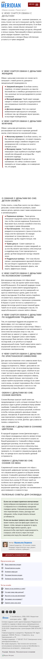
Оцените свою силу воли (13, 603)
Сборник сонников (8, 10)
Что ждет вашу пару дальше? (14, 592)
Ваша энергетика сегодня (13, 564)
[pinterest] (7, 613)
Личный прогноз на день (12, 568)
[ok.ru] (10, 613)
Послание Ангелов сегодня (13, 575)
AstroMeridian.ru (16, 616)
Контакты (12, 652)
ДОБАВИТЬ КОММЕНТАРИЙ (16, 555)
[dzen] (14, 613)
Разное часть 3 (21, 10)
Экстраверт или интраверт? (13, 599)
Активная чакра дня (11, 571)
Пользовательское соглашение (25, 652)
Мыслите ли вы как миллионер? (15, 595)
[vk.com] (3, 613)
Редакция (5, 652)
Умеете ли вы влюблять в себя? (15, 588)
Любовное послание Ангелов (14, 579)
